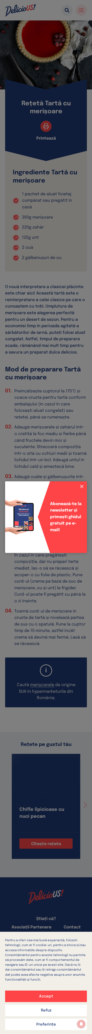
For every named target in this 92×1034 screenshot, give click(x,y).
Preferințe (46, 1024)
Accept (46, 996)
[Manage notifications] (81, 1024)
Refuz (46, 1010)
